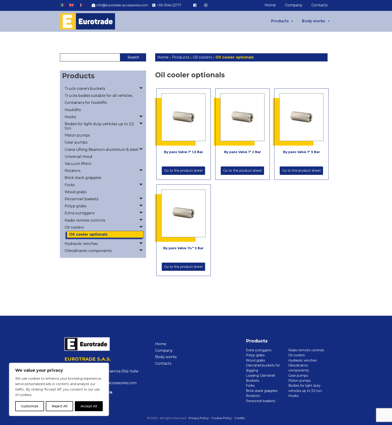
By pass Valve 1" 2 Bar (242, 152)
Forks (70, 185)
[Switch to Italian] (62, 5)
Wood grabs (75, 192)
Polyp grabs (75, 206)
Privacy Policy (199, 418)
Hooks (70, 117)
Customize (29, 406)
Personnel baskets (81, 199)
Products (280, 21)
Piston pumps (77, 135)
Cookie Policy (221, 418)
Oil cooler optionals (88, 234)
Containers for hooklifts (86, 102)
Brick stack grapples (83, 178)
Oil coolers (74, 227)
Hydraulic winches (81, 244)
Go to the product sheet (183, 171)
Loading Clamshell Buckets (260, 378)
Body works (313, 21)
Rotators (72, 171)
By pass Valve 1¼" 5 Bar (183, 248)
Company (293, 5)
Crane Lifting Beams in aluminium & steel (102, 149)
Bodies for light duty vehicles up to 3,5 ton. (99, 126)
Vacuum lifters (78, 163)
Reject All (59, 406)
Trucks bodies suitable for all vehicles (98, 95)
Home (270, 5)
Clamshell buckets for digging (263, 367)
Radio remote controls (85, 220)
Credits (239, 418)
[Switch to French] (80, 5)
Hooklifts (73, 110)
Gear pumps (76, 142)
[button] (120, 5)
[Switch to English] (71, 5)
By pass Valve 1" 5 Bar (301, 152)
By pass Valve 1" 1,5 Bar (183, 152)
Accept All (89, 406)
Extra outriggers (79, 213)
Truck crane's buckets (85, 88)
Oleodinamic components (88, 251)
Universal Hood (78, 156)
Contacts (319, 5)
